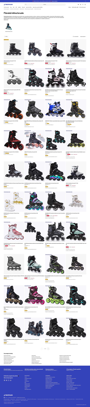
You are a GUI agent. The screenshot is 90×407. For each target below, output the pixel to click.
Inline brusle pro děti (7, 363)
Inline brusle (34, 355)
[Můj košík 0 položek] (85, 4)
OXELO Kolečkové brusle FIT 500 (51, 60)
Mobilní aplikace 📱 (75, 7)
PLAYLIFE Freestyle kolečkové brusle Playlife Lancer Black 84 (75, 152)
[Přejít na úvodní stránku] (8, 4)
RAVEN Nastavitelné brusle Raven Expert (73, 307)
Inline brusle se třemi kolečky (36, 358)
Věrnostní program (82, 7)
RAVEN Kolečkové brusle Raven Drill (51, 183)
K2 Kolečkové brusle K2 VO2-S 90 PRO (11, 120)
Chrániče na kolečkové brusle (64, 359)
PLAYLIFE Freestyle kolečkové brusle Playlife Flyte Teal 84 (76, 244)
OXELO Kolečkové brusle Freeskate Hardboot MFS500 (14, 275)
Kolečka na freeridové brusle (64, 358)
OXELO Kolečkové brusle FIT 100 (10, 60)
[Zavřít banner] (85, 1)
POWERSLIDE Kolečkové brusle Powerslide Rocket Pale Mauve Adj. (13, 244)
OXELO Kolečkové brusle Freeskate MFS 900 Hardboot (12, 90)
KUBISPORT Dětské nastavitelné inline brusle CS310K (55, 120)
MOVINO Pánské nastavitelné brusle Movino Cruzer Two (54, 244)
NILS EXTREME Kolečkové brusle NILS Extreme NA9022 (55, 275)
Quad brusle (34, 359)
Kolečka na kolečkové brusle (8, 358)
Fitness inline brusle (7, 355)
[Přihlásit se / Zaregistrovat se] (83, 4)
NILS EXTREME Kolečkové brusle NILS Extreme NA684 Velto (14, 308)
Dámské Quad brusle (35, 362)
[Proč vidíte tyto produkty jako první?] (73, 36)
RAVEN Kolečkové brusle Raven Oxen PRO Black (54, 339)
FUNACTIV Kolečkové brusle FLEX (30, 151)
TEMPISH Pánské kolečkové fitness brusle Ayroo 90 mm (34, 61)
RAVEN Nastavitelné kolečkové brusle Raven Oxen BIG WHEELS (14, 340)
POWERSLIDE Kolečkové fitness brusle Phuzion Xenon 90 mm (14, 184)
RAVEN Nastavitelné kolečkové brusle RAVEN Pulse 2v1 (34, 244)
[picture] (14, 49)
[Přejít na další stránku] (48, 349)
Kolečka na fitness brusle (36, 356)
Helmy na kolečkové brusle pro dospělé (66, 362)
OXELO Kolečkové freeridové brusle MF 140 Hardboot (76, 60)
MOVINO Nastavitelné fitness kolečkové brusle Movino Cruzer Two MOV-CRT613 (54, 90)
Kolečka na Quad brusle (8, 359)
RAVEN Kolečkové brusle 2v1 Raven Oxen (11, 213)
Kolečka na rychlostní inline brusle (65, 355)
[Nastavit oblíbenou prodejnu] (78, 4)
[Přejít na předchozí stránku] (42, 349)
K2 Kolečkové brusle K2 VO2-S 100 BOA (11, 151)
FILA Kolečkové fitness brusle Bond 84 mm (74, 275)
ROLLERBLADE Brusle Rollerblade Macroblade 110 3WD (33, 121)
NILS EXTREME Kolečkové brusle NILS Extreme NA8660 (55, 307)
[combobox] (83, 36)
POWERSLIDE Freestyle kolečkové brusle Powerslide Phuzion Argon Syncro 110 (76, 90)
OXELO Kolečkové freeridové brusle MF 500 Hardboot (34, 275)
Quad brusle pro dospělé (8, 362)
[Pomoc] (81, 4)
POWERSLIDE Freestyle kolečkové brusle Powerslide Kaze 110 (55, 214)
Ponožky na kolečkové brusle (36, 363)
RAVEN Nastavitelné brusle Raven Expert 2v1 (53, 151)
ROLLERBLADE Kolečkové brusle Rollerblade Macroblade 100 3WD (74, 121)
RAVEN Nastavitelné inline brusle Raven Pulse (32, 89)
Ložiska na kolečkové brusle (64, 356)
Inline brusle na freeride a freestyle (9, 356)
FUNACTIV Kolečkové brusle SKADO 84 (31, 339)
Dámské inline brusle (8, 31)
